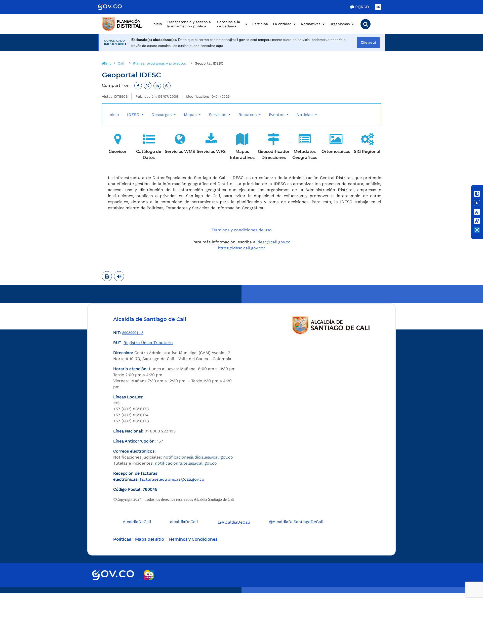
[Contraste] (476, 193)
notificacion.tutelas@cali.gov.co (186, 463)
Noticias (305, 114)
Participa (260, 24)
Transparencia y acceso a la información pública (189, 24)
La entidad (282, 24)
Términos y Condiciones (192, 539)
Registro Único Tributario (148, 342)
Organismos (340, 24)
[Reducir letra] (476, 211)
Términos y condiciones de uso (242, 230)
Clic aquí (368, 42)
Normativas (310, 24)
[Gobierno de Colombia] (115, 7)
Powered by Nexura (464, 590)
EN (378, 7)
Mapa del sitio (149, 539)
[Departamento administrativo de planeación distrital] (122, 24)
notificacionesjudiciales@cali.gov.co (198, 457)
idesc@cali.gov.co (274, 242)
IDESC (133, 114)
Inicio (157, 24)
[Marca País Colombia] (149, 575)
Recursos (248, 114)
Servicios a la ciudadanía (228, 24)
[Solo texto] (476, 202)
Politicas (122, 539)
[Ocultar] (476, 230)
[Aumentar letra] (476, 221)
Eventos (277, 114)
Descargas (162, 114)
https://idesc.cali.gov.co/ (241, 248)
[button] (365, 24)
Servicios (218, 114)
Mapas (191, 114)
